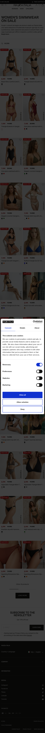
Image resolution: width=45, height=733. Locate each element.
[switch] (39, 371)
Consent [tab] (8, 328)
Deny (22, 409)
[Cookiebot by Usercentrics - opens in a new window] (32, 321)
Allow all (22, 395)
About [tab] (37, 328)
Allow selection (23, 402)
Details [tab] (22, 328)
